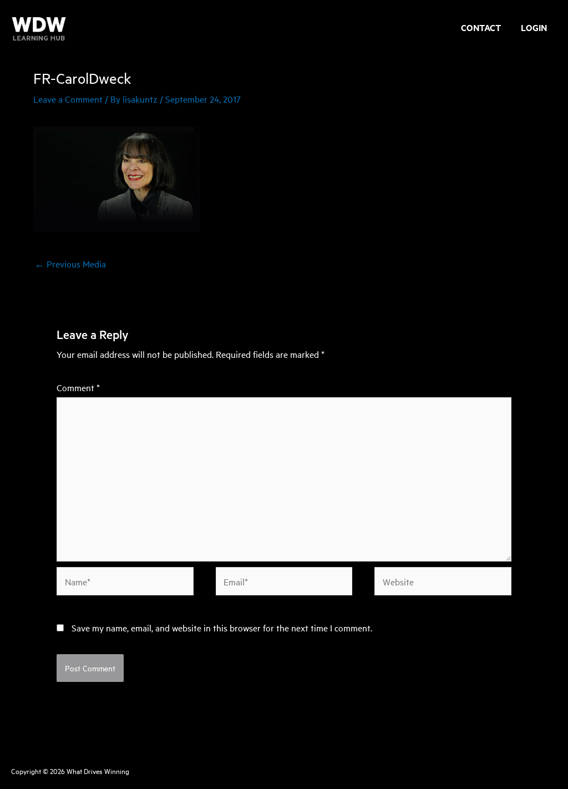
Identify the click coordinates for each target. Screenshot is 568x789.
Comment (78, 387)
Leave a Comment (68, 99)
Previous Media (70, 263)
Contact (481, 29)
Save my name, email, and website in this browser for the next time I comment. (222, 627)
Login (534, 29)
